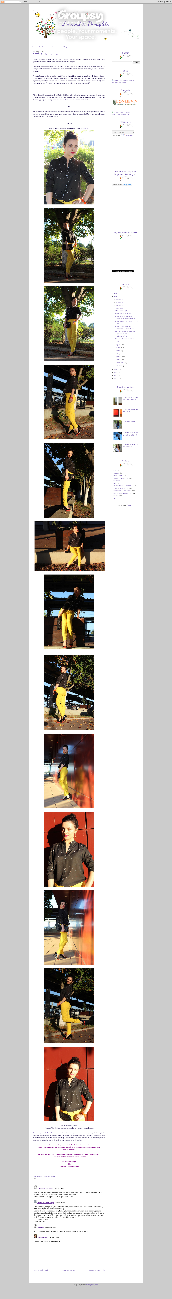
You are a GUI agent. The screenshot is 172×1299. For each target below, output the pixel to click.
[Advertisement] (44, 1255)
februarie (120, 363)
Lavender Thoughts (86, 23)
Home (34, 47)
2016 (116, 294)
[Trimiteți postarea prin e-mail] (34, 1178)
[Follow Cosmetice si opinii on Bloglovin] (122, 186)
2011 (116, 378)
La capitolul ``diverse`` (123, 486)
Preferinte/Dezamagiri (122, 493)
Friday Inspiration (120, 478)
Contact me (44, 47)
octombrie (120, 305)
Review (115, 496)
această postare (62, 100)
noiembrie (120, 302)
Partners (56, 47)
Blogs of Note (69, 47)
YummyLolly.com (92, 1285)
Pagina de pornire (69, 1270)
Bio (114, 471)
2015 (116, 297)
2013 (116, 372)
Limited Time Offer (120, 488)
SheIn (67, 1133)
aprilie (119, 357)
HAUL (115, 483)
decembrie (120, 299)
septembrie (120, 308)
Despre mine (118, 476)
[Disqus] (69, 1213)
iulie (118, 348)
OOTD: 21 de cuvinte (45, 54)
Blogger (129, 505)
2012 (116, 375)
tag (114, 498)
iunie (118, 351)
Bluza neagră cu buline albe (43, 1133)
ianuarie (119, 366)
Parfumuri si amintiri (122, 491)
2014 (116, 369)
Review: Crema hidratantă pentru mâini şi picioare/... (125, 334)
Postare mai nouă (40, 1270)
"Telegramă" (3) (121, 311)
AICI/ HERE (85, 128)
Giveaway (116, 481)
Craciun (116, 473)
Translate (129, 135)
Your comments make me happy (44, 1176)
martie (118, 360)
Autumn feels (130, 421)
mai (117, 354)
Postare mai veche (97, 1270)
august (118, 345)
